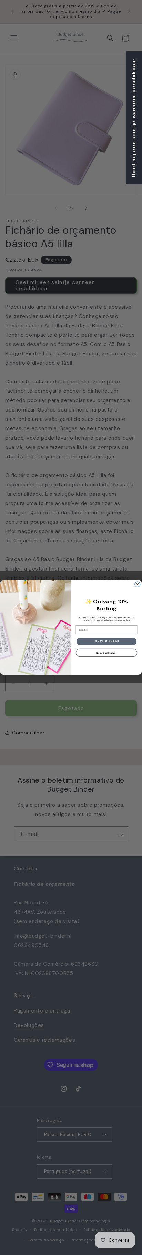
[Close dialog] (137, 584)
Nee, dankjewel (106, 653)
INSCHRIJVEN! (106, 641)
